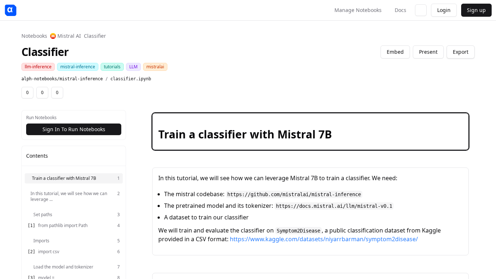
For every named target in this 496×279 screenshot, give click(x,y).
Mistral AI (69, 35)
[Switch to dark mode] (421, 10)
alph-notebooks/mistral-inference (62, 78)
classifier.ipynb (130, 78)
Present (428, 51)
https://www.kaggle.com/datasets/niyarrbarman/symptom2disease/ (324, 239)
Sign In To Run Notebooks (73, 129)
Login (444, 10)
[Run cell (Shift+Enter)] (425, 120)
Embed (395, 51)
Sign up (476, 10)
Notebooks (34, 35)
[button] (310, 131)
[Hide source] (437, 120)
